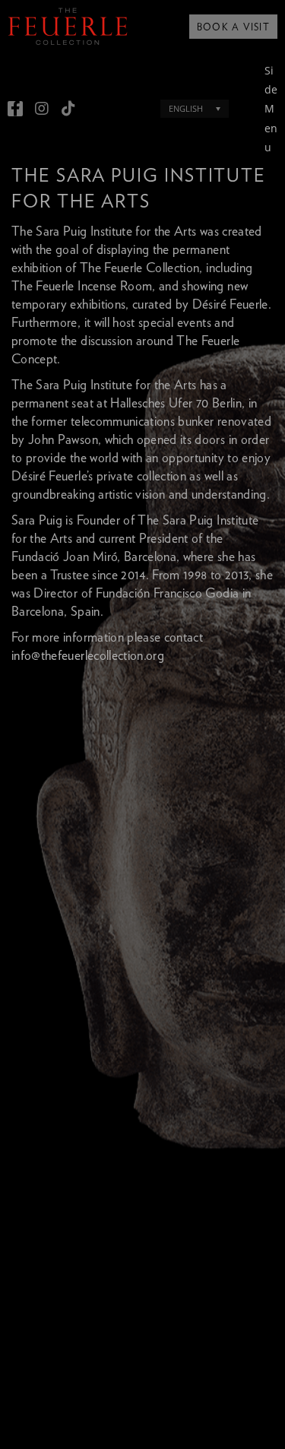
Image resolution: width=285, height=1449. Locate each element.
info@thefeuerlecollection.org (87, 655)
